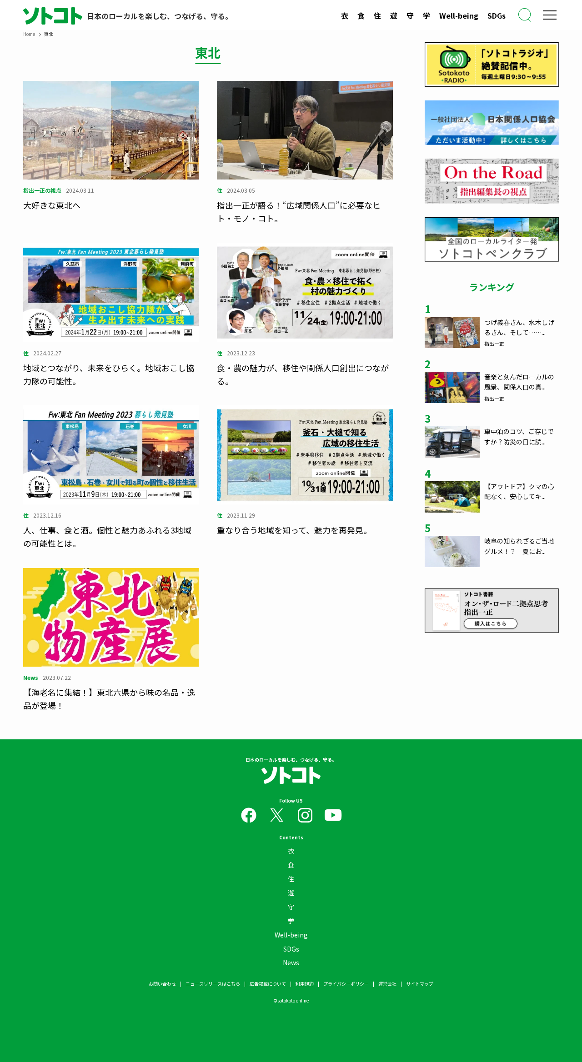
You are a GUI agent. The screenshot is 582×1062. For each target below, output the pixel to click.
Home (29, 33)
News (291, 962)
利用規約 (305, 983)
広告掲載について (268, 983)
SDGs (496, 15)
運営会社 (387, 983)
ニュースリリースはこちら (213, 983)
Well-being (458, 15)
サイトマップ (419, 983)
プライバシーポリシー (346, 983)
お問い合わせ (162, 983)
